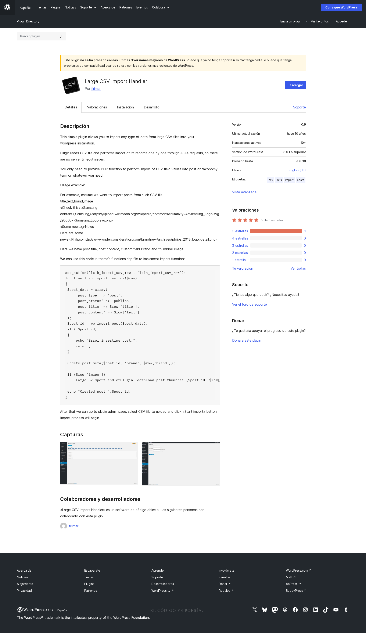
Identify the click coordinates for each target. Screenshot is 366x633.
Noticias (22, 577)
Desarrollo (151, 107)
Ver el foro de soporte (249, 304)
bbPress (293, 584)
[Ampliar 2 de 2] (214, 447)
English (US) (297, 170)
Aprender (158, 570)
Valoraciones (97, 107)
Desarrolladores (162, 584)
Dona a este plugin (246, 340)
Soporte (299, 107)
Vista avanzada (244, 192)
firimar (96, 88)
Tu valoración (242, 268)
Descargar (295, 85)
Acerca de (24, 570)
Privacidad (24, 590)
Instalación (125, 107)
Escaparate (92, 570)
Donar (225, 584)
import (289, 179)
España (62, 610)
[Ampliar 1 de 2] (132, 447)
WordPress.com (299, 570)
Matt (291, 577)
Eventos (224, 577)
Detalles (71, 107)
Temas (89, 577)
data (279, 179)
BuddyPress (296, 590)
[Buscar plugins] (62, 36)
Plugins (89, 584)
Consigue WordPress (341, 7)
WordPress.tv (162, 590)
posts (300, 179)
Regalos (226, 590)
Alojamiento (25, 584)
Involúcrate (226, 570)
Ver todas (298, 268)
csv (271, 179)
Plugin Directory (28, 21)
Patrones (90, 590)
